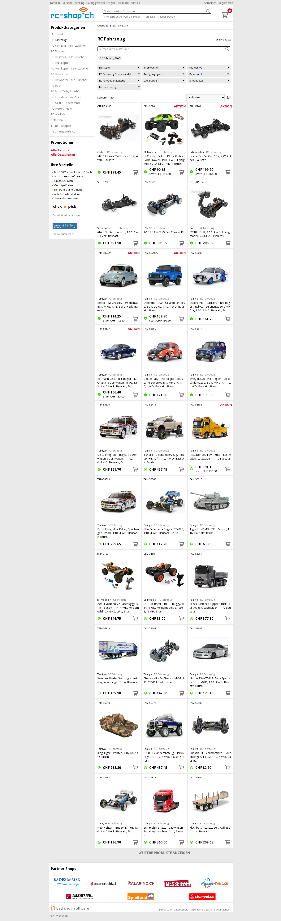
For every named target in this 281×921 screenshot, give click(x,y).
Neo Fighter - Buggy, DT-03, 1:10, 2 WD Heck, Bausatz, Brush (117, 829)
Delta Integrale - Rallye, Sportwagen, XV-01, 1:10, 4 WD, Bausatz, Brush (118, 533)
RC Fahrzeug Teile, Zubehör (68, 45)
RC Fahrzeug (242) (110, 58)
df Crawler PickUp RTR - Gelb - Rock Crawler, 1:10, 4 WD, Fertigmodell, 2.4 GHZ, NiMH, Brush (164, 160)
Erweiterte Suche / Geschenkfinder (122, 16)
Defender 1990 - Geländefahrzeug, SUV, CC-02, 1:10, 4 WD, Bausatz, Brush (164, 306)
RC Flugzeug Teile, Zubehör (68, 57)
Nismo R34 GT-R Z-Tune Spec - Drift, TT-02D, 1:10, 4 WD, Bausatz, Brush (210, 682)
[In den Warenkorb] (135, 172)
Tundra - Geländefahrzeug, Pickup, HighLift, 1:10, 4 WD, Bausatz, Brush (164, 458)
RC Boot (56, 85)
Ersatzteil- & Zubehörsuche (160, 16)
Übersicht (57, 34)
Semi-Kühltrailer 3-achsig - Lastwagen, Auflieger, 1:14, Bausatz (117, 680)
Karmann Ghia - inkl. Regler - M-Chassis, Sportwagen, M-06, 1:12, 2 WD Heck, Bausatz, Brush (117, 382)
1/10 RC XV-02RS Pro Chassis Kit (164, 232)
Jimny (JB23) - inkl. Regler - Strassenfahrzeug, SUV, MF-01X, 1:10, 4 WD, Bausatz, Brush (210, 382)
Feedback (123, 3)
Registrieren (225, 3)
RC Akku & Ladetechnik (65, 103)
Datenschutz (181, 909)
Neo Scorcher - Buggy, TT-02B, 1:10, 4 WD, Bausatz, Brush (164, 531)
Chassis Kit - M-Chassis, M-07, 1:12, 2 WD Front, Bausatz (164, 680)
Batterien (57, 120)
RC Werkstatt (59, 114)
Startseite (55, 3)
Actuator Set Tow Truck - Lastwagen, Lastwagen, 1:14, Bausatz (210, 456)
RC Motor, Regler (62, 108)
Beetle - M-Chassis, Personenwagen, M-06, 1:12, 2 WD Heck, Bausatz (117, 306)
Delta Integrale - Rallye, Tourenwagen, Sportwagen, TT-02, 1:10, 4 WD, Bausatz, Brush (117, 458)
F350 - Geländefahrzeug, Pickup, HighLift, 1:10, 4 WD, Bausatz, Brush (164, 756)
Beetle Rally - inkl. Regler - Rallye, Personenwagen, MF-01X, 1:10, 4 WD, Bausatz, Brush (164, 382)
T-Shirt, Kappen (61, 126)
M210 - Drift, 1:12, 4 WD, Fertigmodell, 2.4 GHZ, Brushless (210, 234)
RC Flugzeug (58, 51)
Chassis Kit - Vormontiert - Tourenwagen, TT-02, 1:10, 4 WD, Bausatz (210, 756)
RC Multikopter (60, 63)
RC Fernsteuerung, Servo (66, 97)
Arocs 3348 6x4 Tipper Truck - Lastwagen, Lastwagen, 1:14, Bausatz (210, 607)
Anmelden (210, 3)
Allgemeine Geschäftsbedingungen (210, 909)
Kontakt (135, 3)
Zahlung (79, 3)
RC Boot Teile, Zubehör (66, 91)
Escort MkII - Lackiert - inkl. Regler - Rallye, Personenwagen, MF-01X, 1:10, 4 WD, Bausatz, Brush (210, 306)
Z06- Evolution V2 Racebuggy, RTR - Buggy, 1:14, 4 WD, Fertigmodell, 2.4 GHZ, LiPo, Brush (118, 607)
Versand (67, 3)
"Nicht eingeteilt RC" (63, 131)
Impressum (165, 909)
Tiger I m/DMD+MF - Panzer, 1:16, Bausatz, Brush (210, 531)
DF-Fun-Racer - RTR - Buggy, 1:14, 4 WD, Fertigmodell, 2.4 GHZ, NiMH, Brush (164, 607)
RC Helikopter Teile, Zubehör (69, 80)
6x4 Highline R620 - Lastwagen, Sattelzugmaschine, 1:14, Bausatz (164, 831)
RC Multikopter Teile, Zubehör (70, 68)
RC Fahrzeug (59, 40)
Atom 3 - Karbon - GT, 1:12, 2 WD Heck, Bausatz (117, 234)
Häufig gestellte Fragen (100, 3)
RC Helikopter (59, 74)
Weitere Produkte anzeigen (164, 853)
